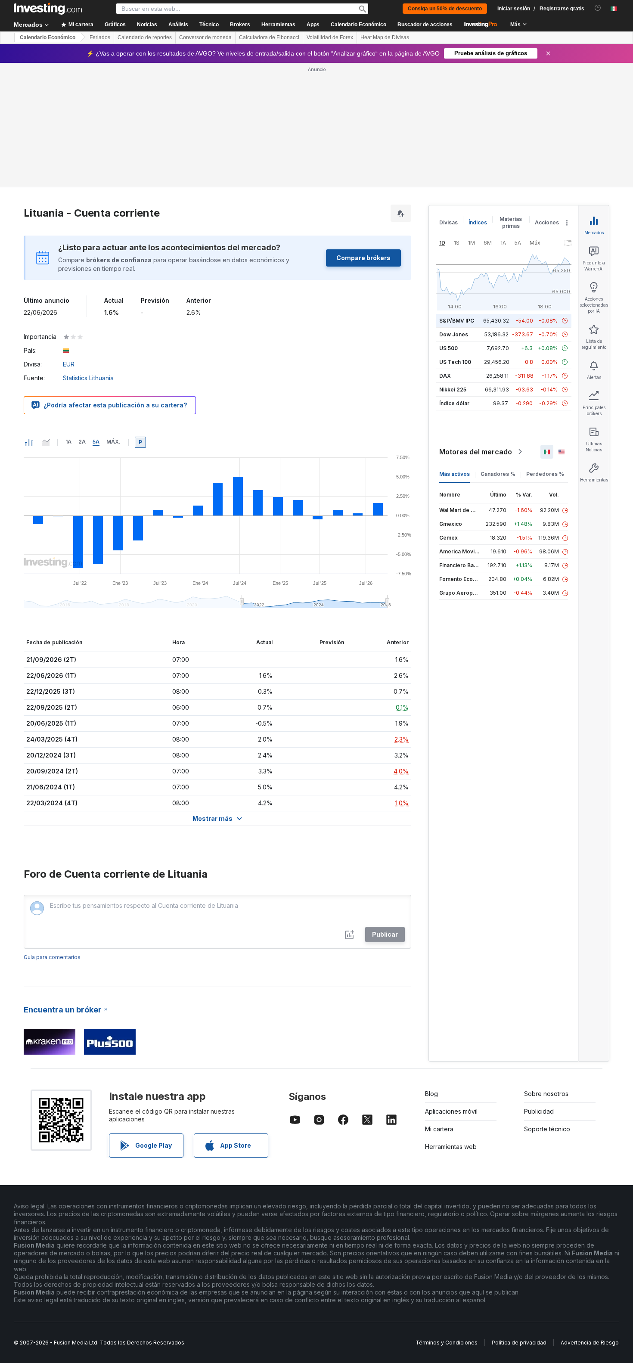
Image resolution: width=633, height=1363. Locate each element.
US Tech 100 (455, 362)
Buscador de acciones (425, 25)
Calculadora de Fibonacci (269, 37)
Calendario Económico (358, 25)
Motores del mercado (475, 451)
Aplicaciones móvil (451, 1111)
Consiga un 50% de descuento (445, 9)
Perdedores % (545, 474)
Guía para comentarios (52, 957)
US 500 (448, 348)
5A (96, 441)
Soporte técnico (547, 1129)
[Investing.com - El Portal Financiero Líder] (48, 9)
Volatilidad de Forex (330, 37)
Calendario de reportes (145, 37)
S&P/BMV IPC (456, 320)
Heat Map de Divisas (384, 37)
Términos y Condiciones (447, 1342)
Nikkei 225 (452, 389)
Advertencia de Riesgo (590, 1342)
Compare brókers (363, 257)
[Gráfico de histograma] (29, 442)
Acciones (547, 222)
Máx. (113, 441)
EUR (68, 364)
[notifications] (598, 8)
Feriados (100, 37)
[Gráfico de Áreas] (45, 442)
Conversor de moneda (205, 37)
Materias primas (511, 222)
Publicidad (539, 1111)
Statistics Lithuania (88, 378)
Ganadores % (498, 474)
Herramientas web (451, 1146)
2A (82, 441)
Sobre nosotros (546, 1093)
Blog (431, 1093)
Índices (478, 222)
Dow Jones (453, 334)
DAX (445, 376)
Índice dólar (454, 403)
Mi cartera (439, 1129)
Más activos (454, 474)
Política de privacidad (519, 1342)
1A (68, 441)
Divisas (448, 222)
